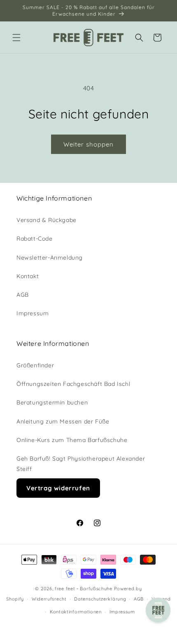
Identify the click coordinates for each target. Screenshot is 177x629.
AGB (22, 294)
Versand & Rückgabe (46, 220)
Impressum (32, 313)
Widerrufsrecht (49, 599)
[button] (16, 37)
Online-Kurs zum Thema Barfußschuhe (71, 440)
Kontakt (27, 276)
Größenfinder (35, 365)
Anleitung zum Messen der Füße (62, 421)
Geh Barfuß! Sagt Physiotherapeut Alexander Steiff (80, 464)
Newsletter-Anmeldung (49, 257)
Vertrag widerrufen (58, 488)
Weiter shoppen (88, 144)
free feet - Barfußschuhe (83, 588)
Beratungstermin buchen (52, 402)
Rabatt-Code (34, 238)
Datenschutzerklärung (100, 599)
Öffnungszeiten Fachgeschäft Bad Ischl (73, 384)
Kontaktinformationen (76, 612)
